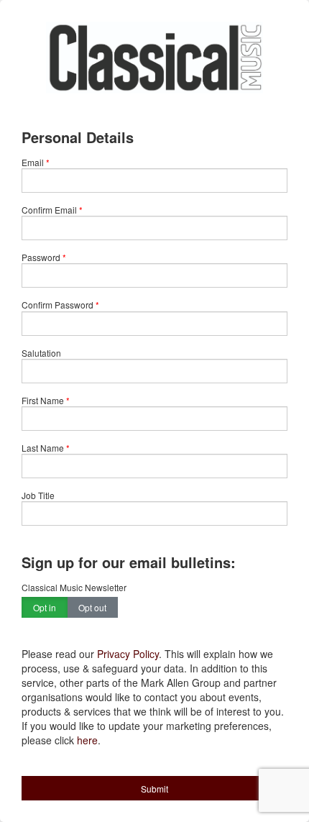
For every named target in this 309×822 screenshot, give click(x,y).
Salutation (41, 353)
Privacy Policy (128, 654)
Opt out (92, 607)
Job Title (38, 495)
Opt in (44, 607)
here (87, 740)
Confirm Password (57, 304)
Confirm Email (49, 210)
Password (41, 257)
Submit (154, 788)
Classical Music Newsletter (74, 587)
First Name (43, 400)
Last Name (43, 448)
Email (33, 162)
